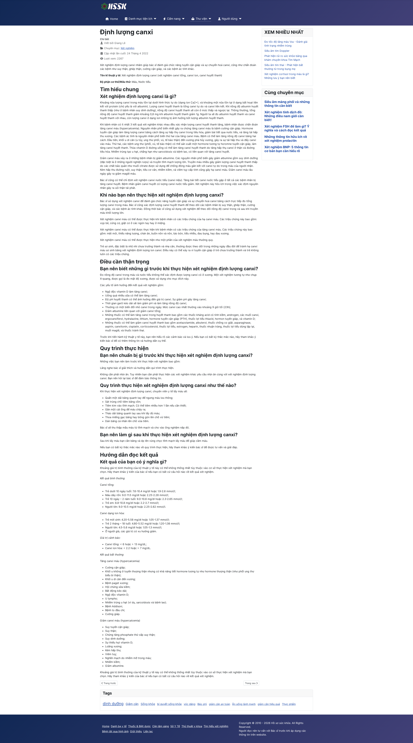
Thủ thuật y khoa (191, 726)
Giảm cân (132, 704)
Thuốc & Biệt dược (139, 726)
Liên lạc (148, 731)
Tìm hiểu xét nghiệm (216, 726)
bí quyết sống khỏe (169, 704)
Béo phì (202, 704)
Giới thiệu (136, 731)
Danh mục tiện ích (140, 18)
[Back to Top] (407, 737)
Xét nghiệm (127, 48)
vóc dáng (189, 704)
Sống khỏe (148, 704)
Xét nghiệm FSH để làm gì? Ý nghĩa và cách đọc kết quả (286, 128)
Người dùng (229, 18)
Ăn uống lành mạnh (244, 704)
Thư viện (201, 18)
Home (114, 19)
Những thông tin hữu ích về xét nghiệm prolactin (285, 139)
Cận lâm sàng (160, 726)
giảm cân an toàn (219, 704)
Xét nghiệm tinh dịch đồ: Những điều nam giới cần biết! (284, 116)
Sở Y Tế (175, 726)
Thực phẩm (289, 704)
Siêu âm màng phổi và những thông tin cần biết (287, 104)
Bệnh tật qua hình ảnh (115, 731)
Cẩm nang (174, 18)
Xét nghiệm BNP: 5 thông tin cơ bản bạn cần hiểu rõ (286, 149)
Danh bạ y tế (118, 726)
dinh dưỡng (113, 703)
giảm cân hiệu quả (269, 704)
